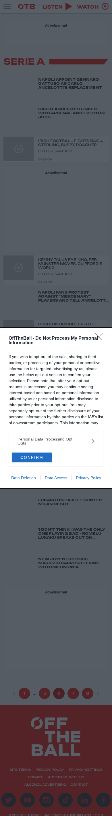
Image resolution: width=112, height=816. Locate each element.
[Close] (100, 338)
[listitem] (56, 441)
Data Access (56, 477)
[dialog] (56, 408)
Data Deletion (23, 477)
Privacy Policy (88, 477)
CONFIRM (31, 457)
